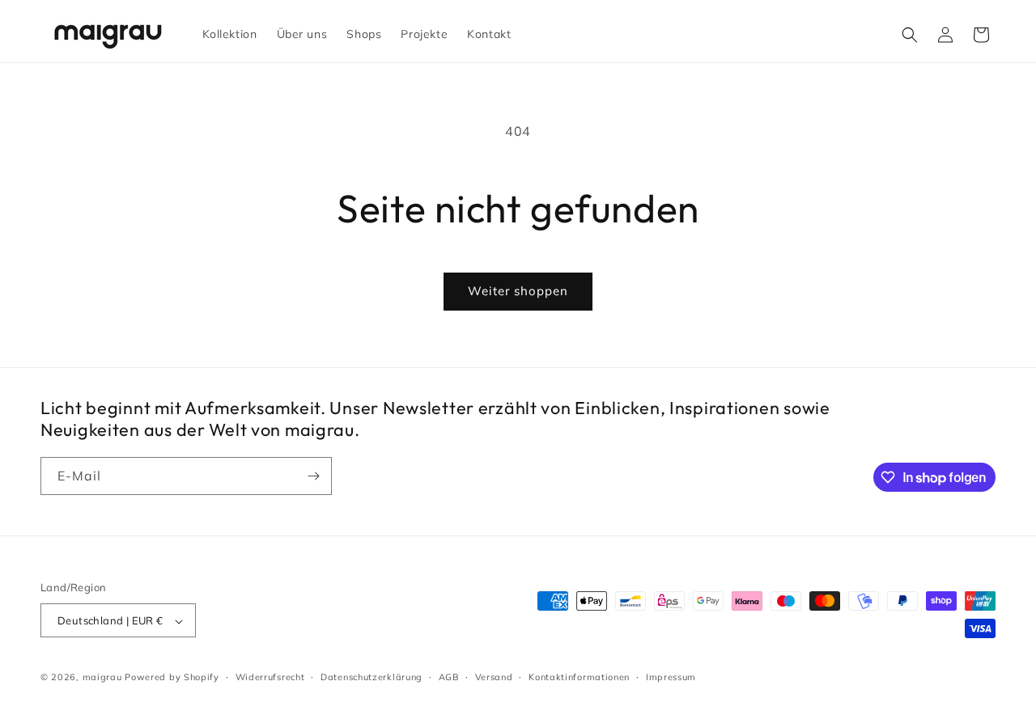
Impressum (671, 677)
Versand (494, 677)
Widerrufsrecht (270, 677)
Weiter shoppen (518, 290)
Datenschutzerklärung (371, 677)
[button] (910, 35)
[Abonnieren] (313, 476)
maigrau (102, 677)
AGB (449, 677)
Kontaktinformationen (579, 677)
